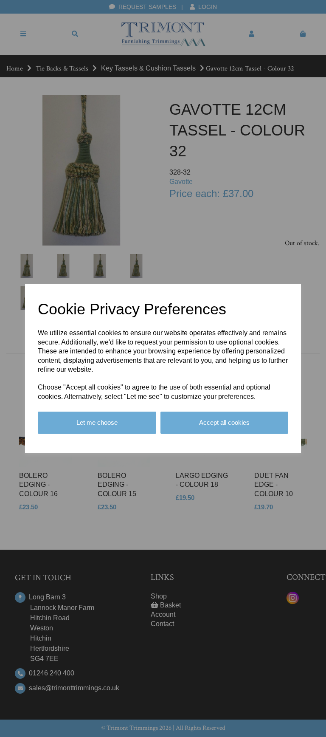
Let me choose (97, 422)
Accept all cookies (224, 422)
